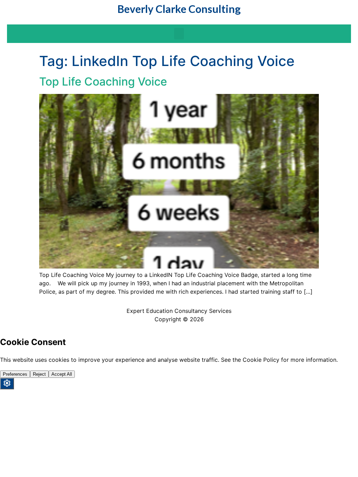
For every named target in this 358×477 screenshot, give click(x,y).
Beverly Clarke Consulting (179, 8)
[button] (179, 33)
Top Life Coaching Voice (103, 81)
